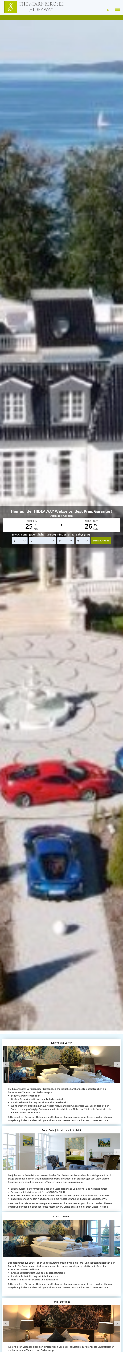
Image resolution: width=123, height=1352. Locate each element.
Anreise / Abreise (61, 516)
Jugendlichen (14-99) (42, 534)
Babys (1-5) (83, 534)
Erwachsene (20, 534)
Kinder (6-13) (65, 534)
